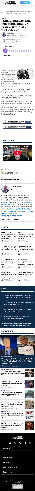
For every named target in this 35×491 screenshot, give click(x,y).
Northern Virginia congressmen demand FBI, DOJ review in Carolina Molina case (11, 394)
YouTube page (12, 209)
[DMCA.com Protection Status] (17, 486)
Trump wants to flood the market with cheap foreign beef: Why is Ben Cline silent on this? (17, 361)
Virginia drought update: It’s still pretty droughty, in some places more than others (12, 404)
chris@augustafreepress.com (11, 216)
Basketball (5, 369)
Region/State (6, 401)
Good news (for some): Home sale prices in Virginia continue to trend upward (12, 415)
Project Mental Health (10, 467)
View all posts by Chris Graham (11, 219)
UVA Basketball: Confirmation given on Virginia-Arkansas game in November (13, 373)
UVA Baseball (6, 179)
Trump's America (7, 390)
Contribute (25, 2)
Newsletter (6, 462)
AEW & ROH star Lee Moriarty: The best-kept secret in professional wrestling (13, 383)
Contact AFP (7, 448)
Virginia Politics (7, 356)
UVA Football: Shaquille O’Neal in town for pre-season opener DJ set (25, 274)
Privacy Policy (8, 472)
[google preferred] (8, 41)
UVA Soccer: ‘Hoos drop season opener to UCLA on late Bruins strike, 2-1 (9, 247)
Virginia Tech (14, 179)
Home (2, 12)
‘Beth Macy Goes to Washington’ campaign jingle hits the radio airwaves (12, 425)
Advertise (6, 453)
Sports (4, 18)
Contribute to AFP (9, 457)
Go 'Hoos (12, 369)
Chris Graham (7, 240)
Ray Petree (24, 240)
